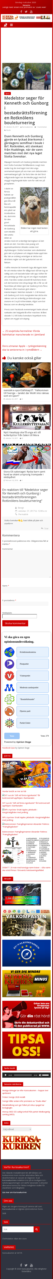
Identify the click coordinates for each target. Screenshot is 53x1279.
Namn (5, 585)
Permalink (23, 514)
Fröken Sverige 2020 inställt (13, 1097)
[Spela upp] (5, 1075)
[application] (26, 1075)
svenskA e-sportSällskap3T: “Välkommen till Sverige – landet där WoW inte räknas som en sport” (26, 393)
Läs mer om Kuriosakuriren (14, 1192)
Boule (8, 130)
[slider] (45, 1075)
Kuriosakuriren (27, 127)
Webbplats (7, 612)
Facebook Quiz (8, 748)
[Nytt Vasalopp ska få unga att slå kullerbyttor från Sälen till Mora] (26, 406)
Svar (46, 528)
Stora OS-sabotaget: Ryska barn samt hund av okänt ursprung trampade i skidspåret (24, 474)
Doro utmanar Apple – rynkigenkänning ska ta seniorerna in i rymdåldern (24, 347)
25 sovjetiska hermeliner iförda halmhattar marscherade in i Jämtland (23, 332)
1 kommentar (42, 127)
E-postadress (9, 600)
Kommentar (7, 549)
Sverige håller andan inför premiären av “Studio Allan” (24, 8)
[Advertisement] (26, 43)
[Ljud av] (40, 1075)
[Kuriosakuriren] (5, 25)
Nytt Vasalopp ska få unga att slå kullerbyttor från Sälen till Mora (22, 434)
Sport (8, 93)
